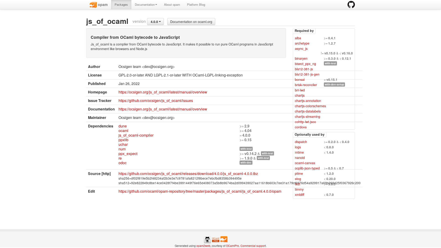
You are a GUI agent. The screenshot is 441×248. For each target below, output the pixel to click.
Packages (121, 4)
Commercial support (253, 246)
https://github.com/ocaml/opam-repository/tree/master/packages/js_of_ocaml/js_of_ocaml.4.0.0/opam (200, 191)
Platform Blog (196, 4)
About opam (172, 4)
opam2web (203, 246)
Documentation (145, 4)
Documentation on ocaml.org (191, 21)
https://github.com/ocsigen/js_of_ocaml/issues (156, 100)
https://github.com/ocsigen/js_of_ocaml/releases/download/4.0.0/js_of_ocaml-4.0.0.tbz (188, 173)
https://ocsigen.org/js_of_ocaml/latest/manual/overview (163, 92)
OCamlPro (232, 246)
